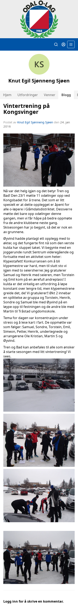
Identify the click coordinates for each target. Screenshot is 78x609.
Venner (49, 95)
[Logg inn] (63, 44)
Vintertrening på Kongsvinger (26, 109)
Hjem (7, 95)
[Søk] (56, 44)
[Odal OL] (39, 19)
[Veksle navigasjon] (71, 44)
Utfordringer (27, 95)
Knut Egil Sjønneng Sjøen (35, 122)
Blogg (66, 95)
